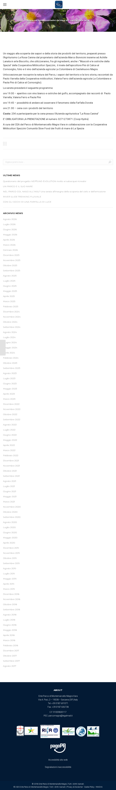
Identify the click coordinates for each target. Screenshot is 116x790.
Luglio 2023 (9, 378)
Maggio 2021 (10, 496)
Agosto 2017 (9, 666)
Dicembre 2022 (11, 404)
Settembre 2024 (11, 327)
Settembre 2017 (11, 660)
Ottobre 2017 (10, 655)
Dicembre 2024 (11, 311)
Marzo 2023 (9, 399)
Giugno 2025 (9, 286)
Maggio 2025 (10, 291)
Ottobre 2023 (10, 363)
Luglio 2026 (9, 224)
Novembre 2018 (11, 599)
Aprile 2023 (9, 393)
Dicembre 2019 (11, 548)
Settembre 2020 (12, 517)
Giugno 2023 (10, 383)
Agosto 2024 (10, 332)
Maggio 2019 (10, 578)
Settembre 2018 (11, 609)
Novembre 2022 (11, 409)
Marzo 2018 (9, 640)
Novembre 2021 (11, 465)
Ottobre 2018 (10, 604)
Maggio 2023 (10, 388)
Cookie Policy (89, 787)
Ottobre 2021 (10, 470)
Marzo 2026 (9, 244)
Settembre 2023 (11, 368)
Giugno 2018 (9, 625)
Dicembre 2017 (11, 650)
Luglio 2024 (9, 337)
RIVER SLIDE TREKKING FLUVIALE (22, 196)
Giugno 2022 (10, 435)
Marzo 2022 (9, 450)
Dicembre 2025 (11, 255)
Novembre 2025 (11, 260)
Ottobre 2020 (10, 512)
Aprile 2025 (9, 296)
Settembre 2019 (11, 563)
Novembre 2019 (11, 553)
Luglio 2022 (9, 429)
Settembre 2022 (11, 419)
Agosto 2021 (9, 481)
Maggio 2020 (10, 537)
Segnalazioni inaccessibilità (58, 767)
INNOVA (99, 787)
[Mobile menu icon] (5, 4)
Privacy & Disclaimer (75, 787)
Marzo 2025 (9, 301)
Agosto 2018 (9, 614)
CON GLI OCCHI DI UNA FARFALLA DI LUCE (27, 201)
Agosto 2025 (9, 275)
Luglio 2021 (9, 486)
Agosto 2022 (10, 424)
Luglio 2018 (9, 619)
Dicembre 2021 (11, 460)
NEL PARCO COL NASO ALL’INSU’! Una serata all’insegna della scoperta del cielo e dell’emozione (54, 191)
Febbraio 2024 (10, 357)
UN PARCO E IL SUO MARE (18, 186)
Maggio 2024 (10, 347)
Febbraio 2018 (10, 645)
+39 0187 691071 (60, 703)
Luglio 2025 (9, 280)
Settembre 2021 (11, 476)
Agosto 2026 (10, 219)
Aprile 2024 (9, 352)
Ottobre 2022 (10, 414)
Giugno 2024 (10, 342)
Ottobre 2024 (10, 322)
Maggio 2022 (10, 440)
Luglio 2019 (9, 573)
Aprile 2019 (8, 583)
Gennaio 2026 (10, 250)
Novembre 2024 (12, 316)
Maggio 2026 (10, 234)
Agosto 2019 (9, 568)
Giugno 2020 (10, 532)
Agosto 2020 (10, 522)
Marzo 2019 (9, 589)
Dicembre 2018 (11, 594)
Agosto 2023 (10, 373)
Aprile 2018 (9, 635)
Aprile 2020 (9, 542)
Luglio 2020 (9, 527)
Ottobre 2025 (10, 265)
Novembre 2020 (12, 506)
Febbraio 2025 (10, 306)
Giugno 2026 (10, 229)
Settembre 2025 (11, 270)
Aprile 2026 (9, 239)
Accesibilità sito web (58, 760)
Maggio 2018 (10, 630)
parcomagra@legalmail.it (60, 715)
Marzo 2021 (9, 501)
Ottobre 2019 (10, 558)
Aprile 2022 (9, 445)
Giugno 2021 (9, 491)
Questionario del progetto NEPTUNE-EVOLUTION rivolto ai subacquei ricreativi (44, 181)
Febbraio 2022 (10, 455)
